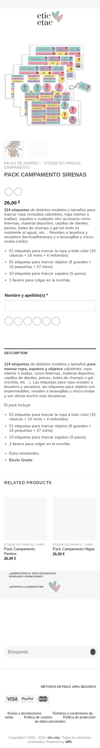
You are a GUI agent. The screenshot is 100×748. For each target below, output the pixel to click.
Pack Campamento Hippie (74, 549)
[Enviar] (93, 651)
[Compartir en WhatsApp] (8, 321)
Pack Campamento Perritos (19, 551)
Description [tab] (16, 353)
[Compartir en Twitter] (27, 321)
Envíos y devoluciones (24, 713)
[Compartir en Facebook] (18, 321)
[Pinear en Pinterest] (46, 321)
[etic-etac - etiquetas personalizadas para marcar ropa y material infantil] (50, 18)
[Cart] (93, 18)
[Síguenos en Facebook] (42, 4)
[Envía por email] (37, 321)
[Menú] (7, 18)
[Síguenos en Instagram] (47, 4)
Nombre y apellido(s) (26, 295)
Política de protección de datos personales (65, 719)
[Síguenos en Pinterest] (57, 4)
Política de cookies (38, 717)
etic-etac (54, 738)
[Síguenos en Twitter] (52, 4)
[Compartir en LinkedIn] (56, 321)
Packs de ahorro (21, 163)
